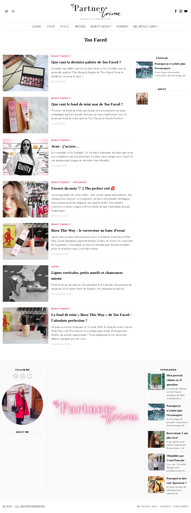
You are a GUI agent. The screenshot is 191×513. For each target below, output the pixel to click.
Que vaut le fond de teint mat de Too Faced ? (87, 104)
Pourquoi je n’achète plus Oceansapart (170, 66)
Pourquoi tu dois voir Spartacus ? (177, 481)
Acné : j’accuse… (65, 146)
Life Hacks (80, 182)
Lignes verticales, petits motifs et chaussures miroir (87, 275)
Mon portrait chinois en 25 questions (175, 380)
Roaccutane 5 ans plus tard (177, 435)
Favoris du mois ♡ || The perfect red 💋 (83, 188)
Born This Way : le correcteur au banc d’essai (88, 230)
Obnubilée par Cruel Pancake (175, 458)
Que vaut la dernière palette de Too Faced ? (86, 62)
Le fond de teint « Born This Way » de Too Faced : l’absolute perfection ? (91, 317)
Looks (55, 266)
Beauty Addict (61, 56)
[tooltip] (175, 11)
